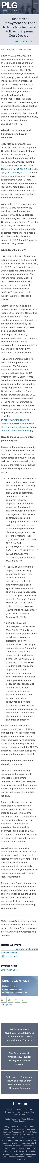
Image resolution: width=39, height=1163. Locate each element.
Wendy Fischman (13, 49)
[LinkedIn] (25, 1103)
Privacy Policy (10, 1112)
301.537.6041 (11, 956)
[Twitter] (19, 1103)
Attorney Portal (19, 1115)
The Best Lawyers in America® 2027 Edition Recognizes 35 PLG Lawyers (19, 1058)
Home (9, 1109)
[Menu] (35, 4)
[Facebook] (13, 1103)
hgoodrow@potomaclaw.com (14, 992)
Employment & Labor (10, 970)
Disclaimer (28, 1109)
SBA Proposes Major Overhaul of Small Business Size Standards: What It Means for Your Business (19, 1034)
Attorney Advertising (26, 1112)
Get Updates (6, 1004)
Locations (17, 1109)
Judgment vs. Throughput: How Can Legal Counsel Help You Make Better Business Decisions (19, 1082)
